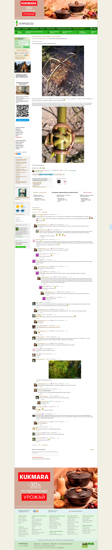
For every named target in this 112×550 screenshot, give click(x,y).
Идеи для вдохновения (37, 182)
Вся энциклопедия (19, 236)
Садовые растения (35, 522)
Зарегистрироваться (37, 457)
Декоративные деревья (53, 517)
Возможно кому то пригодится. (21, 167)
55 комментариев (72, 170)
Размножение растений (36, 525)
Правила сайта (19, 147)
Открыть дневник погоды (19, 214)
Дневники (25, 28)
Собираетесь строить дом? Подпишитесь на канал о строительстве (22, 76)
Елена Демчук (38, 239)
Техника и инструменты (82, 32)
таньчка (37, 348)
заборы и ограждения (47, 36)
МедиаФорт (26, 545)
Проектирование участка (72, 529)
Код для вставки (58, 174)
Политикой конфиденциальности (20, 58)
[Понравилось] (59, 214)
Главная (18, 28)
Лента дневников (21, 517)
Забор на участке (70, 525)
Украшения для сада (71, 532)
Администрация (19, 145)
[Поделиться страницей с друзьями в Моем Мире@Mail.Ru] (41, 174)
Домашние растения (53, 526)
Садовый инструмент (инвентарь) (55, 534)
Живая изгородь (70, 523)
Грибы (33, 528)
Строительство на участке (67, 32)
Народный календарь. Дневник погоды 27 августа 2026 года (21, 163)
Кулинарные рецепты (86, 533)
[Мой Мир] (20, 154)
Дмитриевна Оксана (42, 38)
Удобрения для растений (37, 529)
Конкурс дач (18, 137)
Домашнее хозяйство (87, 525)
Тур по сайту (18, 143)
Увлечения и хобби (86, 531)
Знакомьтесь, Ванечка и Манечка (39, 186)
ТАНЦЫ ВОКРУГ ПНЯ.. (37, 183)
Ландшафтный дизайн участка (73, 517)
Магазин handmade (79, 28)
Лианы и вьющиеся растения (55, 523)
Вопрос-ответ (51, 28)
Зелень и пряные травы (36, 520)
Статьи (42, 28)
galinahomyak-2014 (44, 401)
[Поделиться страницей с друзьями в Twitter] (42, 174)
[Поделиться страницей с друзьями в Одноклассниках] (38, 174)
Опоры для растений (40, 165)
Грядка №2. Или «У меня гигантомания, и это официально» (21, 170)
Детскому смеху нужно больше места (22, 83)
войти (35, 458)
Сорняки (33, 526)
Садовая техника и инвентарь (56, 531)
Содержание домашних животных (89, 530)
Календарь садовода (22, 530)
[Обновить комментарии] (111, 227)
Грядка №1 (17, 179)
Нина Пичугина (45, 545)
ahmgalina (17, 219)
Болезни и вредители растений (38, 532)
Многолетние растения (53, 522)
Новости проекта (19, 142)
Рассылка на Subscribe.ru (76, 511)
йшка (37, 314)
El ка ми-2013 (38, 413)
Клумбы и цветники (71, 519)
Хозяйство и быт (94, 32)
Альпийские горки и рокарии (72, 522)
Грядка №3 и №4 (18, 165)
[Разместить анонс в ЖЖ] (51, 174)
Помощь (17, 148)
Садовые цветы (52, 520)
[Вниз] (111, 229)
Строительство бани (86, 522)
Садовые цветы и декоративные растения (34, 32)
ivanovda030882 (39, 438)
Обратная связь (37, 543)
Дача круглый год (85, 528)
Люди (16, 135)
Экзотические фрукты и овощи (55, 525)
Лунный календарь (22, 531)
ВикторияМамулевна (40, 406)
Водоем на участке (71, 520)
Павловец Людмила (39, 325)
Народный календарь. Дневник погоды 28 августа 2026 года (21, 160)
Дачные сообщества (22, 519)
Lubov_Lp (41, 253)
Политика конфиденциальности (65, 543)
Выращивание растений (36, 523)
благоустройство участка (37, 36)
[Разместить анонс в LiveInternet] (46, 174)
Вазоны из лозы (36, 185)
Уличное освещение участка (73, 526)
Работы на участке (86, 527)
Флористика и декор (53, 528)
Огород (33, 517)
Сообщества (34, 28)
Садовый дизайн (70, 528)
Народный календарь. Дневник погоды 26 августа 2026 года (21, 182)
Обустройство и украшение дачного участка (58, 38)
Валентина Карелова (40, 214)
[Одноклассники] (16, 154)
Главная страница (20, 127)
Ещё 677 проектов (87, 192)
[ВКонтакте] (18, 154)
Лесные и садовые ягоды (37, 519)
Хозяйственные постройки (87, 520)
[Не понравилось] (57, 214)
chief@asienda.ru (52, 545)
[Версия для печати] (63, 174)
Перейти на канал (21, 120)
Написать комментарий (37, 209)
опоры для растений (56, 36)
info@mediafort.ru (61, 547)
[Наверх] (111, 225)
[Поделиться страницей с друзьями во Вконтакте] (39, 174)
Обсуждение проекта (20, 140)
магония (37, 302)
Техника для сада (52, 533)
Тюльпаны (17, 174)
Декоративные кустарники (54, 519)
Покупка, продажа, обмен (23, 534)
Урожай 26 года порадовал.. (20, 172)
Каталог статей (19, 132)
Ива (16, 226)
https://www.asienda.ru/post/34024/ (51, 327)
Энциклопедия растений (64, 28)
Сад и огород (19, 32)
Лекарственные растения (23, 533)
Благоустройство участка (54, 32)
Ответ (40, 390)
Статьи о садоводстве (22, 520)
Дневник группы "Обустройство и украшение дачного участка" (40, 179)
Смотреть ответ (18, 244)
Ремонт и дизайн (85, 519)
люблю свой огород (40, 336)
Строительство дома (86, 517)
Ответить (37, 222)
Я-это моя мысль (39, 432)
